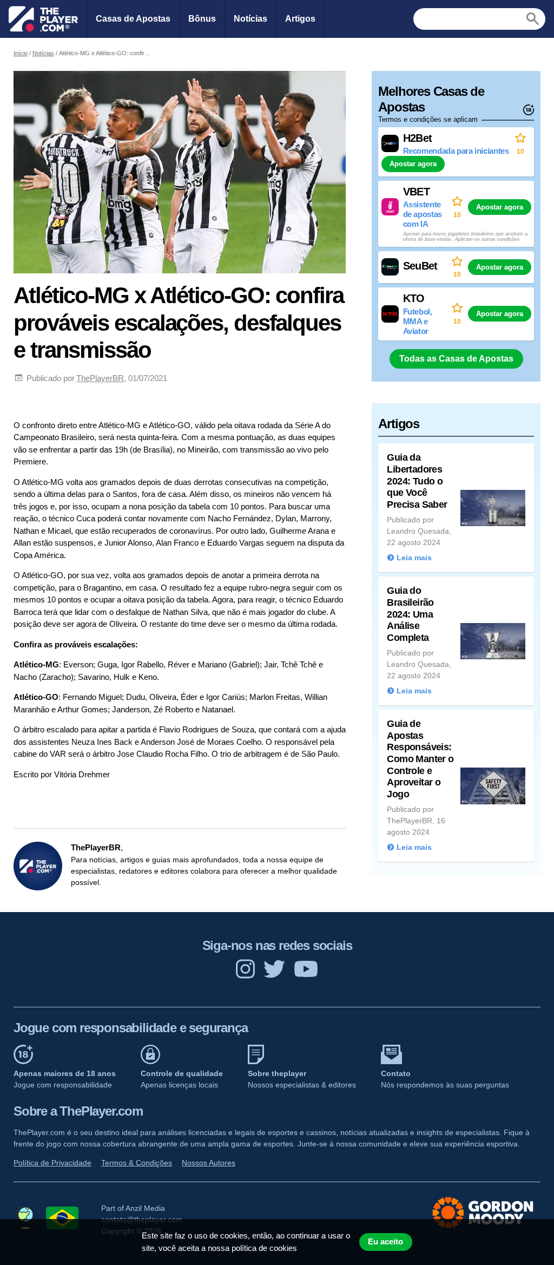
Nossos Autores (208, 1162)
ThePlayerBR (100, 378)
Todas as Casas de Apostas (456, 358)
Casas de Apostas (133, 18)
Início (21, 53)
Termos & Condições (136, 1162)
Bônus (202, 18)
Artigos (300, 18)
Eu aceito (385, 1241)
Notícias (250, 18)
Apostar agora (413, 164)
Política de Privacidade (52, 1162)
